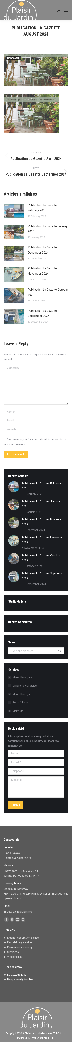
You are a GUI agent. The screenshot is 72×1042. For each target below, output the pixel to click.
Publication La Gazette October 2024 (48, 292)
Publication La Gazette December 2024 (42, 250)
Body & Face (20, 702)
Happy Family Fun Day (20, 979)
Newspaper (13, 58)
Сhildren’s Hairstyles (25, 685)
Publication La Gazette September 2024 (42, 313)
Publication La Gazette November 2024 (42, 271)
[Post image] (14, 211)
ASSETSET (49, 1037)
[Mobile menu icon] (66, 10)
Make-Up (18, 711)
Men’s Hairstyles (22, 677)
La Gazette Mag (16, 974)
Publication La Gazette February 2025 (42, 207)
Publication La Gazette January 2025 (48, 229)
